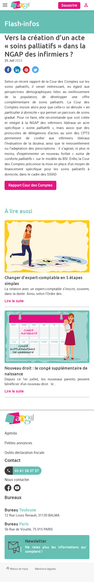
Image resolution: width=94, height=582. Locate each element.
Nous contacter (17, 479)
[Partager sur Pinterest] (26, 69)
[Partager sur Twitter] (35, 69)
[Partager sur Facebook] (8, 69)
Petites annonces (18, 442)
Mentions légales (45, 569)
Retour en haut (18, 569)
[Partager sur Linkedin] (17, 69)
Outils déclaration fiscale (24, 452)
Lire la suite (14, 300)
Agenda (11, 433)
